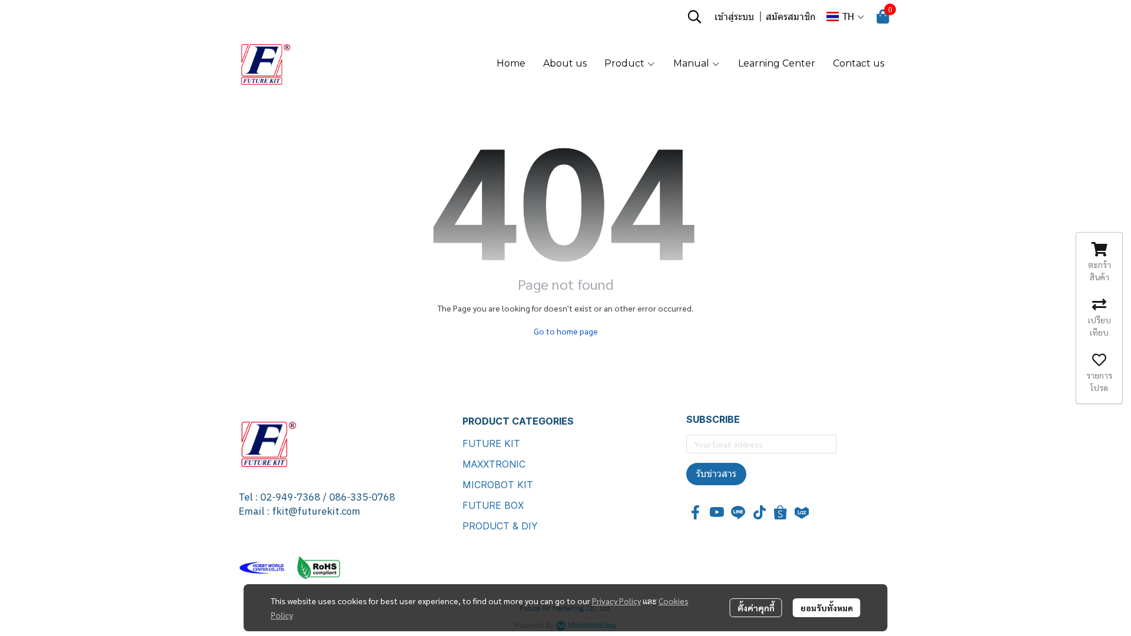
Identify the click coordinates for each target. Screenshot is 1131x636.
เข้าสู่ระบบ (734, 16)
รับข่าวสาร (716, 474)
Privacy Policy (616, 600)
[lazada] (801, 512)
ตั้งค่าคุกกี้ (756, 607)
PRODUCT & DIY (500, 526)
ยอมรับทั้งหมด (827, 607)
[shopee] (780, 512)
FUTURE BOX (493, 505)
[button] (694, 16)
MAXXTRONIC (493, 464)
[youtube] (716, 512)
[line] (738, 512)
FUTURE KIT (491, 443)
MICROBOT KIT (497, 485)
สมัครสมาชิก (791, 16)
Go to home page (566, 331)
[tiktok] (759, 512)
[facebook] (695, 512)
